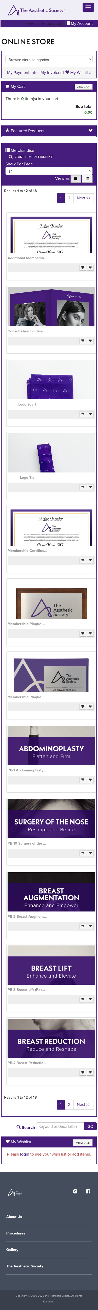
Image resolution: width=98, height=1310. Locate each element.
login (24, 1154)
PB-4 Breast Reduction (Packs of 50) (27, 1063)
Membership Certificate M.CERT (27, 551)
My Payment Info (22, 72)
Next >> (83, 198)
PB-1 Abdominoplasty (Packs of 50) (27, 770)
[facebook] (88, 1190)
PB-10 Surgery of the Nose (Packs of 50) (27, 843)
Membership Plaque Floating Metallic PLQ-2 (27, 697)
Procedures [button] (15, 1233)
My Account (81, 23)
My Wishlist (80, 72)
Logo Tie (27, 477)
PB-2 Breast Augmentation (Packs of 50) (27, 916)
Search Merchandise (33, 157)
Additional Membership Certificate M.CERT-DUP (27, 258)
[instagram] (75, 1190)
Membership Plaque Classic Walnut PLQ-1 (27, 624)
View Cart (84, 86)
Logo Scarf (27, 404)
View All (83, 1143)
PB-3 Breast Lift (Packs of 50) (27, 990)
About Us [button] (14, 1217)
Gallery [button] (12, 1250)
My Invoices (51, 72)
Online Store (28, 41)
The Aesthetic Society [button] (24, 1266)
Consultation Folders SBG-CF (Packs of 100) (27, 331)
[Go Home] (35, 10)
